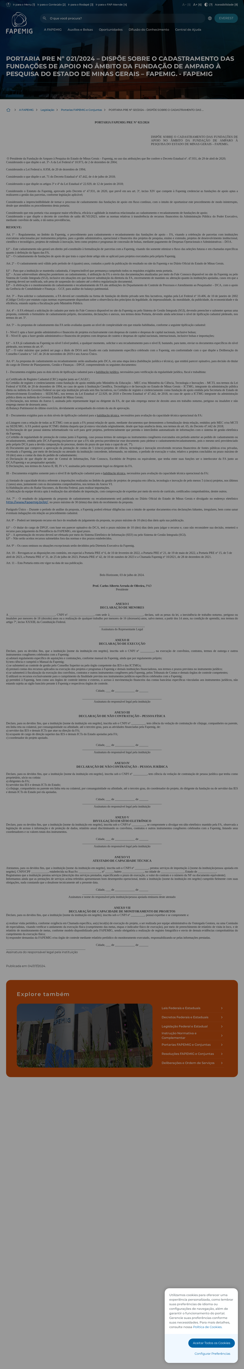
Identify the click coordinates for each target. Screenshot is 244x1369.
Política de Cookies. (207, 1327)
